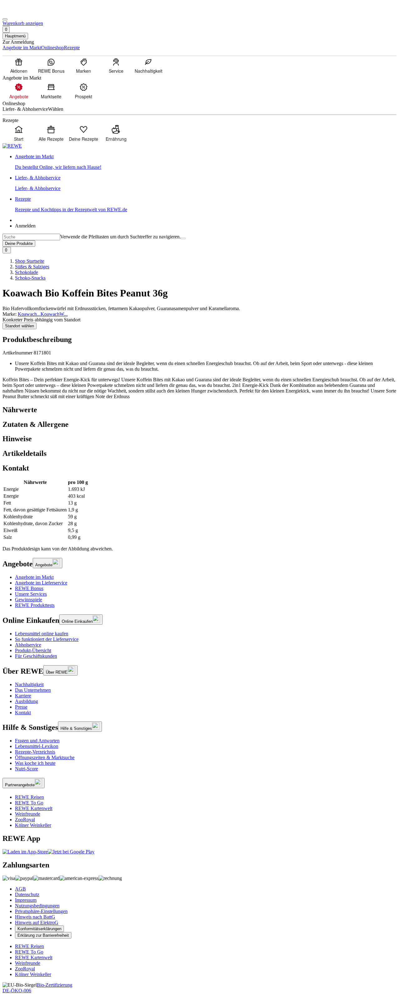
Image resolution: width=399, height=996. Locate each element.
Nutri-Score (26, 768)
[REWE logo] (12, 146)
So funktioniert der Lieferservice (47, 639)
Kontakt (23, 712)
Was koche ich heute (35, 763)
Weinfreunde (27, 814)
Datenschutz (27, 894)
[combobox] (31, 237)
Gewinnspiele (28, 599)
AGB (20, 888)
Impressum (25, 900)
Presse (21, 707)
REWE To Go (29, 802)
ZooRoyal (25, 819)
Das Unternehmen (33, 690)
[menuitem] (18, 65)
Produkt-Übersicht (33, 650)
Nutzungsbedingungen (37, 905)
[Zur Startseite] (23, 12)
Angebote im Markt (34, 577)
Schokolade (26, 272)
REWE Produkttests (35, 605)
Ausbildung (26, 701)
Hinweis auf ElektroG (36, 922)
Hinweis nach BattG (35, 917)
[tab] (199, 410)
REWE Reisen (29, 797)
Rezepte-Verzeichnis (35, 751)
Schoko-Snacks (30, 278)
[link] (206, 162)
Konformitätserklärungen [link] (39, 928)
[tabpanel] (199, 510)
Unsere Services (31, 594)
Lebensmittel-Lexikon (36, 746)
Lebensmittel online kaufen (41, 633)
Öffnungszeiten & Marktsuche (45, 757)
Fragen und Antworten (37, 740)
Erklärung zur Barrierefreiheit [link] (43, 935)
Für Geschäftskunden (36, 656)
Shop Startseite (29, 261)
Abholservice (28, 644)
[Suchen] (183, 238)
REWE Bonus (29, 588)
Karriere (23, 695)
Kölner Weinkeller (33, 825)
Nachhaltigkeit (29, 684)
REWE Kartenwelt (33, 808)
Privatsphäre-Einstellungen (41, 911)
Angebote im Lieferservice (41, 582)
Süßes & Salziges (32, 266)
